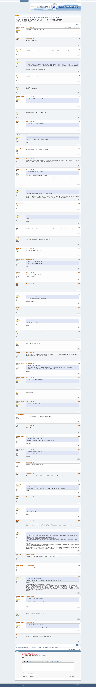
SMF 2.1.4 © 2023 (17, 684)
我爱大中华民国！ (20, 414)
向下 (16, 24)
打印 (79, 24)
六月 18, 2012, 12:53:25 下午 (30, 390)
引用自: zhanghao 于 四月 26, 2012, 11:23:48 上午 (35, 98)
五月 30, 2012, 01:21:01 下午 (30, 272)
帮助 (74, 684)
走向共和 (19, 49)
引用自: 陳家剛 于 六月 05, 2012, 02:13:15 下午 (35, 320)
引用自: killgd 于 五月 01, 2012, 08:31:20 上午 (34, 136)
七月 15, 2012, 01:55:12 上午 (30, 449)
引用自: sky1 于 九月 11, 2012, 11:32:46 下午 (34, 509)
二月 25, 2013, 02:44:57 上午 (30, 611)
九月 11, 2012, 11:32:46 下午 (30, 496)
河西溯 (18, 462)
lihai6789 (19, 75)
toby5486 (19, 612)
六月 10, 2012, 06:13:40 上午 (30, 341)
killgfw (18, 272)
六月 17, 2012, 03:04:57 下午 (30, 363)
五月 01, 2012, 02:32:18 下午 (30, 134)
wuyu (18, 390)
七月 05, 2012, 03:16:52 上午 (30, 401)
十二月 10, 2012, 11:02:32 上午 (30, 565)
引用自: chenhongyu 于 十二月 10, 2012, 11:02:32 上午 (36, 598)
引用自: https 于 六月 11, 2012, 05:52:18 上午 (34, 365)
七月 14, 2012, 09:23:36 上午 (30, 425)
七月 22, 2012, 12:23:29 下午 (30, 462)
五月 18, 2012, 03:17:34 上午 (30, 203)
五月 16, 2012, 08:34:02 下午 (30, 188)
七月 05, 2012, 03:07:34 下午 (30, 414)
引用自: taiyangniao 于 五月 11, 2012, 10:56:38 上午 (35, 171)
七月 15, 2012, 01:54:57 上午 (30, 436)
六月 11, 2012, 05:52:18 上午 (30, 352)
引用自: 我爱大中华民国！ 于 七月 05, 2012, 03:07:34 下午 (36, 438)
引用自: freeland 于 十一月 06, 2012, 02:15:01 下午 (35, 533)
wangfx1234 (20, 203)
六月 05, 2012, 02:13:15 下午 (30, 307)
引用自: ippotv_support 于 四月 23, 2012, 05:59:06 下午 (36, 123)
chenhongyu (20, 565)
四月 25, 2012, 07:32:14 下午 (30, 59)
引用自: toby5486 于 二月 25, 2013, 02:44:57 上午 (35, 624)
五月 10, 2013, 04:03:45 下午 (30, 634)
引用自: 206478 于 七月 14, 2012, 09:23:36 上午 (35, 451)
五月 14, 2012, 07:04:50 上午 (30, 169)
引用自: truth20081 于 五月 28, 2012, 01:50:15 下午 (35, 261)
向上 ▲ (80, 684)
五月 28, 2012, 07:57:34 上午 (30, 237)
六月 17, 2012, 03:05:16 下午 (30, 377)
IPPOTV (19, 169)
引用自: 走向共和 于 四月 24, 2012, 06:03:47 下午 (35, 61)
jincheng (19, 554)
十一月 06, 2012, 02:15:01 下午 (30, 520)
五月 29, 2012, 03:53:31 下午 (30, 259)
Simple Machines (22, 684)
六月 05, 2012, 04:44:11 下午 (30, 317)
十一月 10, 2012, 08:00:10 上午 (30, 530)
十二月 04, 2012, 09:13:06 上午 (30, 554)
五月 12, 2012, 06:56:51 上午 (30, 158)
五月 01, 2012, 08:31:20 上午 (30, 121)
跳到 (65, 649)
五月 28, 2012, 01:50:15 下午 (30, 248)
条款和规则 (77, 684)
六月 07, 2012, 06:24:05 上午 (30, 331)
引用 (78, 34)
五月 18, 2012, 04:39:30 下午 (30, 213)
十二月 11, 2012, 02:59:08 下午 (30, 596)
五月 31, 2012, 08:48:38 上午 (30, 283)
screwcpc (19, 341)
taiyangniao (20, 148)
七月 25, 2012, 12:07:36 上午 (30, 473)
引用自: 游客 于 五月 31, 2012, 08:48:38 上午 (34, 296)
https (18, 331)
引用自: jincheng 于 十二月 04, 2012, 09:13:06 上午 (35, 578)
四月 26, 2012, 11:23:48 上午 (30, 85)
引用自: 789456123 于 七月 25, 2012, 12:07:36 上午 (35, 486)
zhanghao (19, 85)
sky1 (18, 496)
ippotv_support (20, 27)
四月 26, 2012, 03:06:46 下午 (30, 96)
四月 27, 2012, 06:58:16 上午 (30, 110)
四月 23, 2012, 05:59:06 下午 (30, 27)
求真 (18, 237)
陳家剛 (18, 307)
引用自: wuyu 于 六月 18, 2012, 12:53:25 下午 (34, 403)
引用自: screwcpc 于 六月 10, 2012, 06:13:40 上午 (35, 379)
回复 (77, 24)
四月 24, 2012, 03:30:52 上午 (30, 38)
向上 (16, 644)
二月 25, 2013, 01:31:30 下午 (30, 622)
